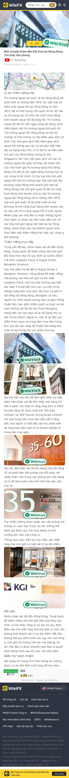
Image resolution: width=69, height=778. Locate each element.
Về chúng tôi (9, 699)
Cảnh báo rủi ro (39, 699)
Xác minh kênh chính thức (17, 719)
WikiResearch (51, 719)
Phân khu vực (44, 726)
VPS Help (8, 726)
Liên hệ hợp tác (24, 726)
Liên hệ (24, 699)
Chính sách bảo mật (38, 706)
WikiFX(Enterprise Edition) (44, 712)
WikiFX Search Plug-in (15, 712)
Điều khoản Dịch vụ (13, 706)
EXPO (37, 719)
